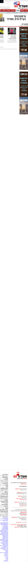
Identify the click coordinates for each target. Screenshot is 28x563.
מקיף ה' (6, 557)
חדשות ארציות (5, 477)
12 (1, 49)
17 (10, 49)
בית (26, 10)
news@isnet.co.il (23, 505)
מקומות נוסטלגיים (4, 502)
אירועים (6, 492)
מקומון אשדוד (5, 527)
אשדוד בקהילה (5, 493)
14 (5, 49)
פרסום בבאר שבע (5, 532)
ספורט (17, 10)
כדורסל (21, 12)
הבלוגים (6, 499)
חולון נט (6, 550)
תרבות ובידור (5, 483)
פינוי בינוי (6, 555)
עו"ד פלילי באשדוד (4, 547)
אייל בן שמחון (5, 520)
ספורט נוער (9, 12)
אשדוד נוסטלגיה (4, 501)
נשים (7, 514)
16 (8, 49)
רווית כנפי (6, 560)
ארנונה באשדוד (5, 538)
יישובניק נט (6, 526)
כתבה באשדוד (5, 544)
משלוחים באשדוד (5, 528)
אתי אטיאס (6, 556)
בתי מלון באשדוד (5, 525)
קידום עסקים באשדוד (4, 524)
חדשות (22, 10)
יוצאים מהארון (4, 476)
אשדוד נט (25, 25)
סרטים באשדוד (5, 516)
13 (3, 49)
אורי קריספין (17, 502)
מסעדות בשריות (5, 479)
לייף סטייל (6, 506)
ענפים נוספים (15, 12)
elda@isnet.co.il (23, 499)
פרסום (6, 551)
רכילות (13, 10)
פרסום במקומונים (5, 526)
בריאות (6, 506)
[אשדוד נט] (18, 479)
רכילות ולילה (5, 474)
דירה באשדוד (5, 546)
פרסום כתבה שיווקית (4, 543)
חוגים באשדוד (5, 537)
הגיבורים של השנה (4, 489)
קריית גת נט (6, 550)
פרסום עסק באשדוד (4, 518)
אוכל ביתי (6, 480)
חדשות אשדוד (5, 477)
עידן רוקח (6, 554)
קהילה (4, 10)
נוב (0, 47)
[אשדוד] (19, 9)
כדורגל (25, 12)
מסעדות (6, 478)
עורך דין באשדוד (5, 549)
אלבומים (6, 491)
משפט (6, 507)
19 (14, 49)
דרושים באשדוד (5, 536)
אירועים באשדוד (5, 535)
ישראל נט (6, 519)
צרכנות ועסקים (5, 504)
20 (15, 49)
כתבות (7, 487)
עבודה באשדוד (5, 544)
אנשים (3, 487)
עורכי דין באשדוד (5, 538)
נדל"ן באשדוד (5, 517)
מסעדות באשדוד (5, 529)
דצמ (2, 47)
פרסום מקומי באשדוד (4, 523)
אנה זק (6, 558)
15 (6, 49)
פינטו (7, 559)
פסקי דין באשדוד (5, 508)
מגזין (7, 486)
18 (12, 49)
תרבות (8, 10)
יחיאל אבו (6, 553)
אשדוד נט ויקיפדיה (4, 542)
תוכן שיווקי (6, 505)
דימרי (7, 556)
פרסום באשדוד (5, 541)
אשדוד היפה (5, 494)
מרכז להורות (6, 561)
